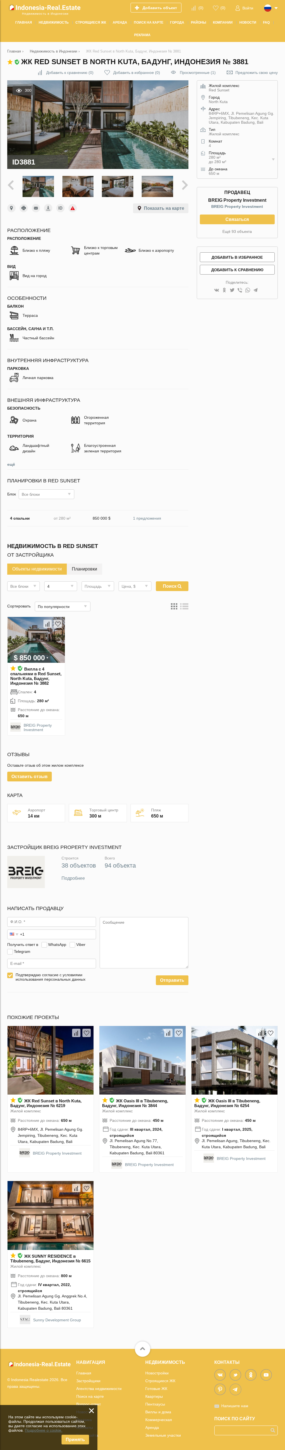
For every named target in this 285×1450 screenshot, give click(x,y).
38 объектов (79, 865)
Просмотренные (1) (198, 72)
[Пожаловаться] (72, 208)
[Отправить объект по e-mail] (36, 208)
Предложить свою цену (256, 72)
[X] (232, 290)
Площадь (93, 586)
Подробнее (73, 878)
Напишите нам (234, 1406)
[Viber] (240, 290)
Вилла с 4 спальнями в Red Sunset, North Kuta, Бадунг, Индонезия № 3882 (36, 676)
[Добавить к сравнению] (47, 624)
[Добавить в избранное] (58, 624)
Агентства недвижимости (99, 1388)
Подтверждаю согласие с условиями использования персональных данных (50, 977)
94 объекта (120, 865)
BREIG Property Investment (38, 727)
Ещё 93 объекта (237, 231)
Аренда (152, 1427)
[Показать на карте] (11, 208)
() (200, 8)
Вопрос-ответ (88, 1404)
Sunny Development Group (57, 1320)
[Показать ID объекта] (60, 208)
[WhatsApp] (247, 290)
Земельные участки (163, 1435)
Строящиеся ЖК (160, 1381)
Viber (80, 944)
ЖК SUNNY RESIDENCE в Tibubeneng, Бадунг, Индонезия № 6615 (50, 1258)
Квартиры (154, 1396)
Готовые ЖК (156, 1388)
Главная (83, 1373)
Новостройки (157, 1373)
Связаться (237, 219)
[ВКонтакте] (216, 290)
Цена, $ (129, 586)
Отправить (172, 980)
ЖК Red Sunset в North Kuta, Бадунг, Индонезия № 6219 (46, 1103)
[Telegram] (255, 290)
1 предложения (147, 518)
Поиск (170, 586)
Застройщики (88, 1381)
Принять (75, 1439)
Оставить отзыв (29, 776)
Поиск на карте (90, 1396)
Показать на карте (164, 208)
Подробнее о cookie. (43, 1430)
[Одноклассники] (224, 290)
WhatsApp (57, 944)
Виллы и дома (158, 1412)
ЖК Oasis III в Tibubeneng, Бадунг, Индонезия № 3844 (135, 1103)
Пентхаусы (155, 1404)
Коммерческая (158, 1419)
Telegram (22, 951)
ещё (11, 464)
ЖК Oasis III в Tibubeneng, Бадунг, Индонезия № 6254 (227, 1103)
